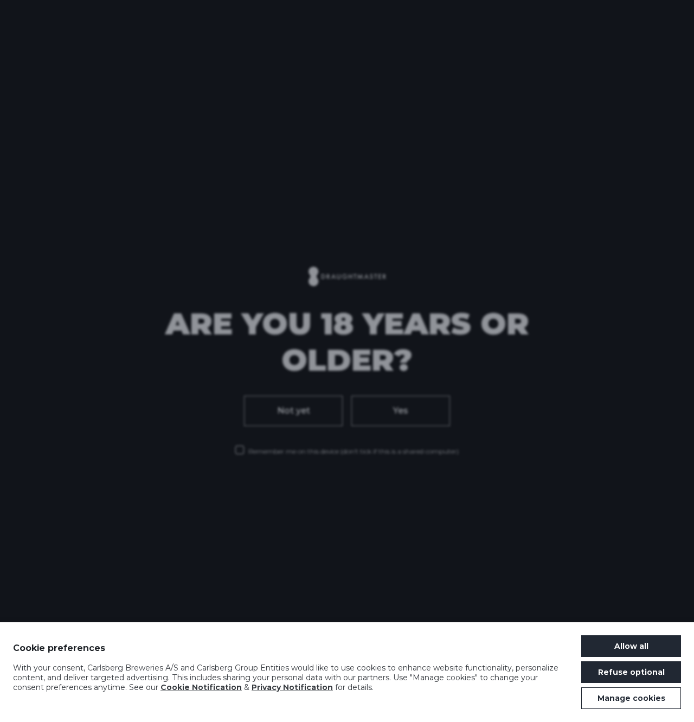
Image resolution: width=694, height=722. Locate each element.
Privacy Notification (292, 687)
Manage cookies (631, 698)
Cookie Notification (201, 687)
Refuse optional (631, 672)
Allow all (631, 646)
